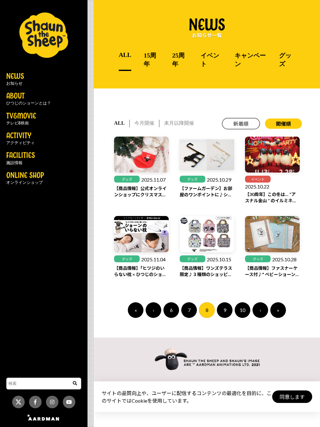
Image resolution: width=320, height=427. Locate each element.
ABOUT (28, 99)
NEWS (15, 79)
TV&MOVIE (21, 119)
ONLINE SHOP (25, 178)
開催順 (283, 124)
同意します (292, 397)
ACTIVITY (20, 139)
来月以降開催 (179, 123)
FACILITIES (20, 158)
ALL (125, 54)
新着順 (240, 124)
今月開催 (144, 123)
